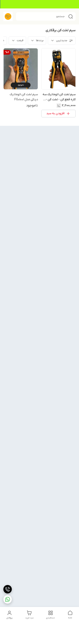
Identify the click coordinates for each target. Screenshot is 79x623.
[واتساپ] (7, 599)
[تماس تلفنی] (7, 589)
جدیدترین (61, 40)
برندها (39, 40)
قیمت (20, 40)
